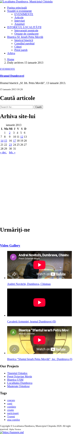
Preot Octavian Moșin (19, 376)
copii (9, 403)
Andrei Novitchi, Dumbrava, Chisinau (29, 283)
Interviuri (19, 20)
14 (2, 140)
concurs (11, 400)
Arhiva (11, 53)
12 (21, 136)
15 (5, 140)
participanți (13, 413)
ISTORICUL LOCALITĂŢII (24, 27)
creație (10, 410)
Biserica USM (15, 379)
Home (10, 59)
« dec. (3, 152)
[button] (12, 432)
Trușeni (11, 416)
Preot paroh (20, 49)
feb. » (12, 152)
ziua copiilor (13, 419)
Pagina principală (17, 7)
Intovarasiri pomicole (26, 30)
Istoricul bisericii (23, 40)
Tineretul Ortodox (17, 373)
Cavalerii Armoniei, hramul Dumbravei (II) (31, 321)
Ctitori (18, 46)
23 (10, 144)
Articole (19, 17)
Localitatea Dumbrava (19, 382)
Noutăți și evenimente (19, 10)
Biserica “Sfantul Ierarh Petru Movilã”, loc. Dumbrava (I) (39, 359)
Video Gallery (10, 245)
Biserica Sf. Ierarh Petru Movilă (25, 36)
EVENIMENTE (23, 14)
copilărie (11, 406)
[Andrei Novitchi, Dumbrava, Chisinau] (39, 277)
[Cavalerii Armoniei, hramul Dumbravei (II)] (39, 315)
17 (14, 140)
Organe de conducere (26, 33)
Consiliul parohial (24, 43)
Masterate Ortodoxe (18, 386)
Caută (38, 107)
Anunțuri (19, 23)
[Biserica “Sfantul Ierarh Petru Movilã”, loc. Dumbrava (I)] (39, 352)
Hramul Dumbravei (12, 75)
